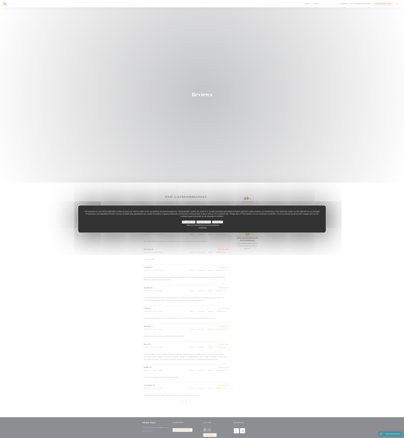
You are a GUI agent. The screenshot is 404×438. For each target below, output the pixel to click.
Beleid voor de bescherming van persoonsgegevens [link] (203, 225)
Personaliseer (217, 222)
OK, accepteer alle (188, 222)
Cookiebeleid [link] (202, 228)
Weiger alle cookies (204, 222)
